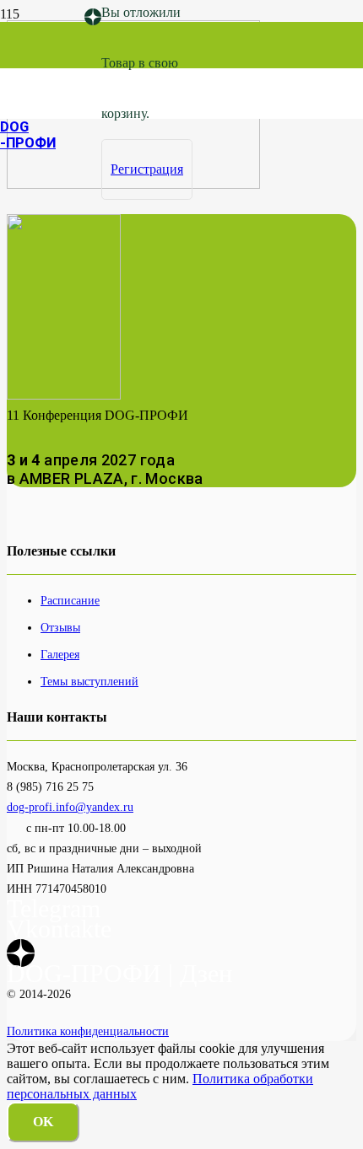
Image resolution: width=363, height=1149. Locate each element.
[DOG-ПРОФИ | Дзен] (92, 17)
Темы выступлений (89, 681)
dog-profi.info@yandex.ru (70, 806)
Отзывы (60, 627)
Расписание (70, 600)
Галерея (60, 654)
